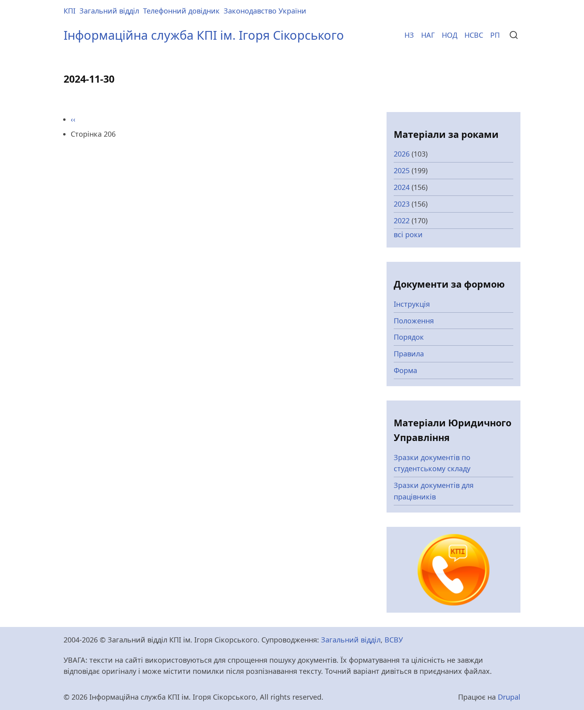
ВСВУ (394, 639)
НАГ (428, 35)
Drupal (509, 697)
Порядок (409, 337)
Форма (405, 370)
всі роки (408, 234)
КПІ (69, 10)
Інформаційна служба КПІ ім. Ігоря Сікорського (204, 35)
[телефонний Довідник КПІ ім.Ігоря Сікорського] (453, 569)
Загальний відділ (109, 10)
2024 (402, 187)
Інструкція (412, 304)
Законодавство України (265, 10)
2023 (402, 204)
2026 (402, 154)
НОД (449, 35)
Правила (409, 353)
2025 (402, 170)
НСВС (473, 35)
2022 (402, 220)
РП (495, 35)
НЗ (409, 35)
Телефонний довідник (181, 10)
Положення (414, 320)
